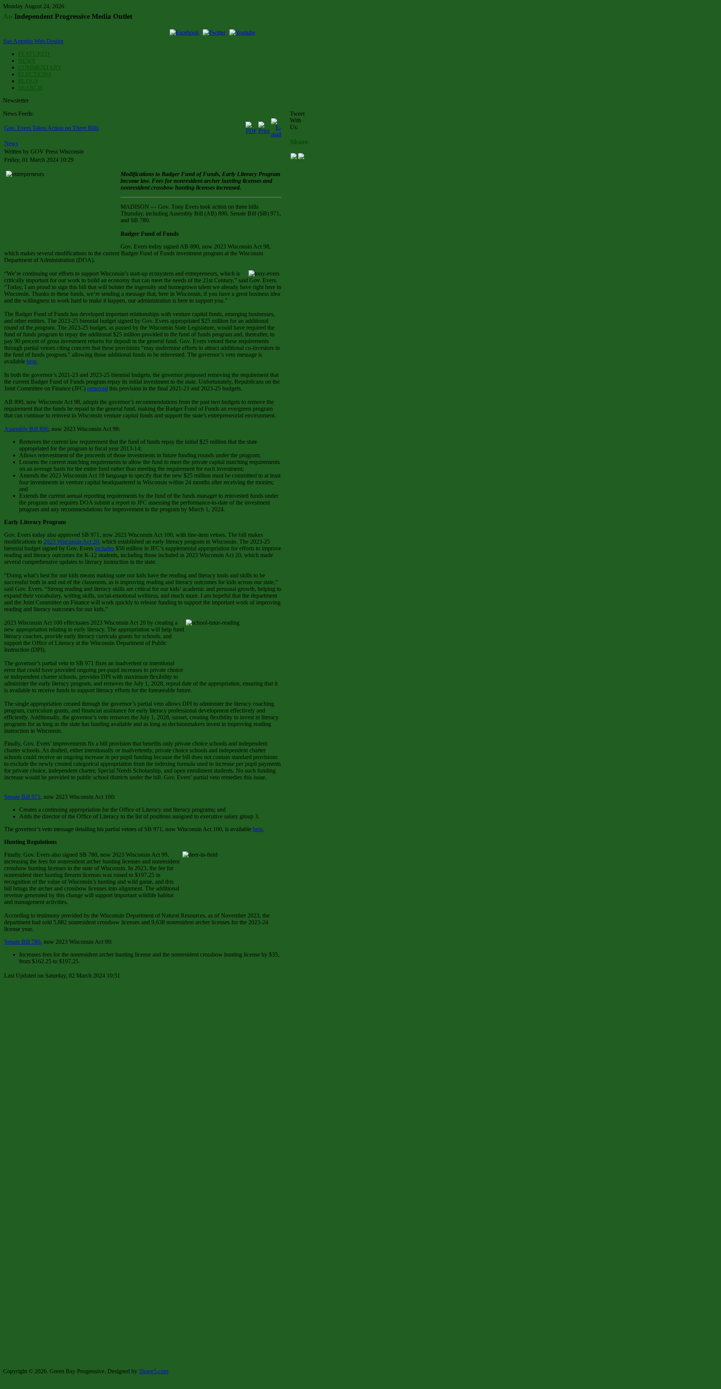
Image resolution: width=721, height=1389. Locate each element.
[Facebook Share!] (294, 157)
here (32, 361)
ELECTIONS (34, 74)
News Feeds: (18, 113)
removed (97, 388)
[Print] (264, 131)
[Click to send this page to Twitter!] (301, 157)
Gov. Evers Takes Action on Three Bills (51, 128)
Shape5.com (153, 1371)
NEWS (26, 60)
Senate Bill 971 (22, 797)
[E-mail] (276, 134)
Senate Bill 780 (22, 942)
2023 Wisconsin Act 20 (71, 541)
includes (104, 548)
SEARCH (30, 87)
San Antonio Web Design (33, 41)
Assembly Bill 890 (26, 429)
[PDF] (251, 131)
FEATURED (34, 54)
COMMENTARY (40, 67)
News (11, 143)
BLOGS (28, 81)
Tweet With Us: (297, 120)
